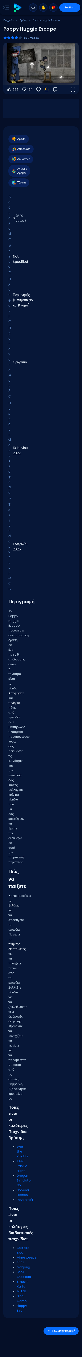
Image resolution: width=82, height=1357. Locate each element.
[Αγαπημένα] (53, 7)
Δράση (23, 20)
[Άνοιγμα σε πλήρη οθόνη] (72, 89)
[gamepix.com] (17, 8)
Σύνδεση (70, 7)
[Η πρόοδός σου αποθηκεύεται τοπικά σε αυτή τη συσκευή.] (46, 89)
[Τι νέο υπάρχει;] (43, 7)
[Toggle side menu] (5, 7)
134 (30, 89)
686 (15, 89)
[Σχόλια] (55, 89)
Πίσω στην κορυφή (63, 1331)
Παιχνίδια (8, 20)
